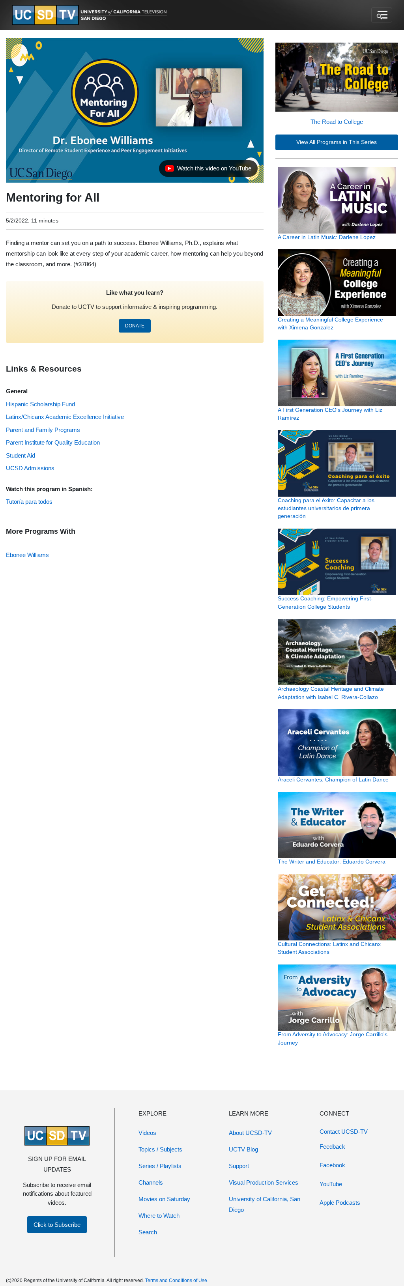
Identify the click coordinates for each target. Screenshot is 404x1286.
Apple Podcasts (340, 1202)
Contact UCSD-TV (344, 1131)
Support (239, 1166)
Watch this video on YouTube (208, 170)
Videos (147, 1132)
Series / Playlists (159, 1166)
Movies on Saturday (164, 1199)
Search (147, 1232)
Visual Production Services (263, 1182)
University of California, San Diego (264, 1204)
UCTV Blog (243, 1149)
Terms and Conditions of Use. (176, 1280)
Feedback (332, 1146)
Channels (150, 1182)
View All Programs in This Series (336, 142)
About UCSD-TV (250, 1132)
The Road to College (336, 121)
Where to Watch (159, 1215)
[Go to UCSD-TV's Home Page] (91, 15)
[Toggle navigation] (381, 14)
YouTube (331, 1184)
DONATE (134, 326)
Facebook (332, 1165)
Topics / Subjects (160, 1149)
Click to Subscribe (57, 1224)
